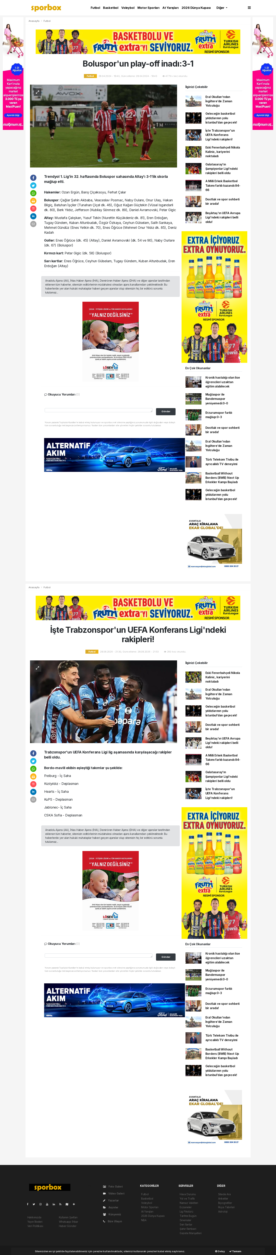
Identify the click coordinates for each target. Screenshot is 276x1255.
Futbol (95, 8)
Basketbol (110, 8)
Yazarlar (113, 1200)
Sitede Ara (224, 1194)
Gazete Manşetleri (191, 1233)
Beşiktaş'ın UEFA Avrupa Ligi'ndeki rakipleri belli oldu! (223, 217)
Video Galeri (116, 1193)
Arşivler (113, 1207)
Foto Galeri (115, 1186)
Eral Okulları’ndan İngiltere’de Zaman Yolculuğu (218, 101)
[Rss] (61, 1204)
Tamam (236, 1251)
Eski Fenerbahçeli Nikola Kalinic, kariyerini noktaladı (222, 152)
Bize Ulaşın (114, 1221)
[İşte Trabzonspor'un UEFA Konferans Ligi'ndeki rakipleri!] (103, 701)
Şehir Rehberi (188, 1228)
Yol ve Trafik (187, 1198)
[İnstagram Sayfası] (42, 1204)
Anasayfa (34, 20)
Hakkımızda (34, 1217)
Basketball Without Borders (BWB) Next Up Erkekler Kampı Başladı (222, 478)
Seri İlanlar (186, 1224)
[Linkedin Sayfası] (55, 1204)
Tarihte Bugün (188, 1215)
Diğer (220, 8)
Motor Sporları (148, 8)
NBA (143, 1220)
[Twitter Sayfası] (35, 1204)
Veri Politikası (35, 1226)
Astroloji (223, 1211)
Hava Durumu (188, 1194)
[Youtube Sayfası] (48, 1204)
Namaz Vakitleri (189, 1202)
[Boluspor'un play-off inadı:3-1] (103, 125)
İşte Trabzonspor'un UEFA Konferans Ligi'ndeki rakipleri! (220, 135)
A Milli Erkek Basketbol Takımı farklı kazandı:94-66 (222, 185)
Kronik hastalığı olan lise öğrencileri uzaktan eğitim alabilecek (222, 382)
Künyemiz (114, 1214)
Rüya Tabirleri (226, 1207)
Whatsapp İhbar (68, 1221)
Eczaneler (186, 1207)
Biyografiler (225, 1202)
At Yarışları (170, 8)
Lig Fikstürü (186, 1211)
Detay (221, 1251)
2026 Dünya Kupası (196, 8)
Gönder (165, 411)
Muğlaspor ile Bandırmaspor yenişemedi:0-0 (216, 399)
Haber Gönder (67, 1226)
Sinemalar (185, 1220)
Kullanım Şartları (68, 1217)
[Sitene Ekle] (75, 1204)
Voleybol (127, 8)
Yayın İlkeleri (34, 1221)
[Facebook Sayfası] (29, 1204)
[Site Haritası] (68, 1204)
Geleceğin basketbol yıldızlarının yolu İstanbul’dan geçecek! (221, 118)
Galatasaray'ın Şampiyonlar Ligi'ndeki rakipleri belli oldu (221, 169)
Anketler (223, 1198)
